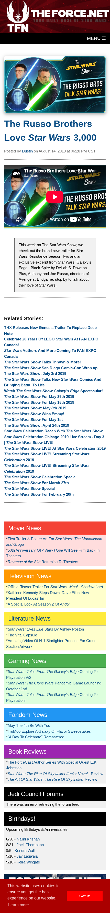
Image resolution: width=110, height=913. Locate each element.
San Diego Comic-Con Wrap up (50, 368)
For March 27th (36, 483)
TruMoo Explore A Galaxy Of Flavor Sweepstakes (49, 731)
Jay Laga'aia (27, 856)
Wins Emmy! (34, 414)
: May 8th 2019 (35, 408)
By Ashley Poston (46, 629)
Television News (29, 576)
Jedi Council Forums (35, 793)
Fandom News (27, 714)
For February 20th (39, 494)
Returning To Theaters (43, 562)
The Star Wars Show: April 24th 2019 (36, 425)
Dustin (27, 151)
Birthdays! (21, 818)
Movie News (24, 528)
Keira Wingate (28, 862)
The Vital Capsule (22, 635)
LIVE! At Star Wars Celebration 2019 (55, 448)
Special (29, 488)
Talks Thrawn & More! (42, 362)
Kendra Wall (25, 850)
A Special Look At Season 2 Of (39, 604)
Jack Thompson (30, 845)
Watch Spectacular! (53, 391)
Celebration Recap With (53, 431)
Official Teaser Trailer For (55, 587)
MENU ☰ (96, 38)
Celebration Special (40, 477)
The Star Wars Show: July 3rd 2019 (35, 373)
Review (52, 779)
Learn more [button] (18, 905)
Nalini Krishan (28, 839)
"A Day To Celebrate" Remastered (36, 737)
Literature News (29, 618)
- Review (55, 774)
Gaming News (27, 660)
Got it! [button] (84, 896)
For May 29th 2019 (39, 396)
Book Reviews (27, 751)
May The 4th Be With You (29, 725)
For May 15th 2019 (39, 402)
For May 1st (33, 419)
